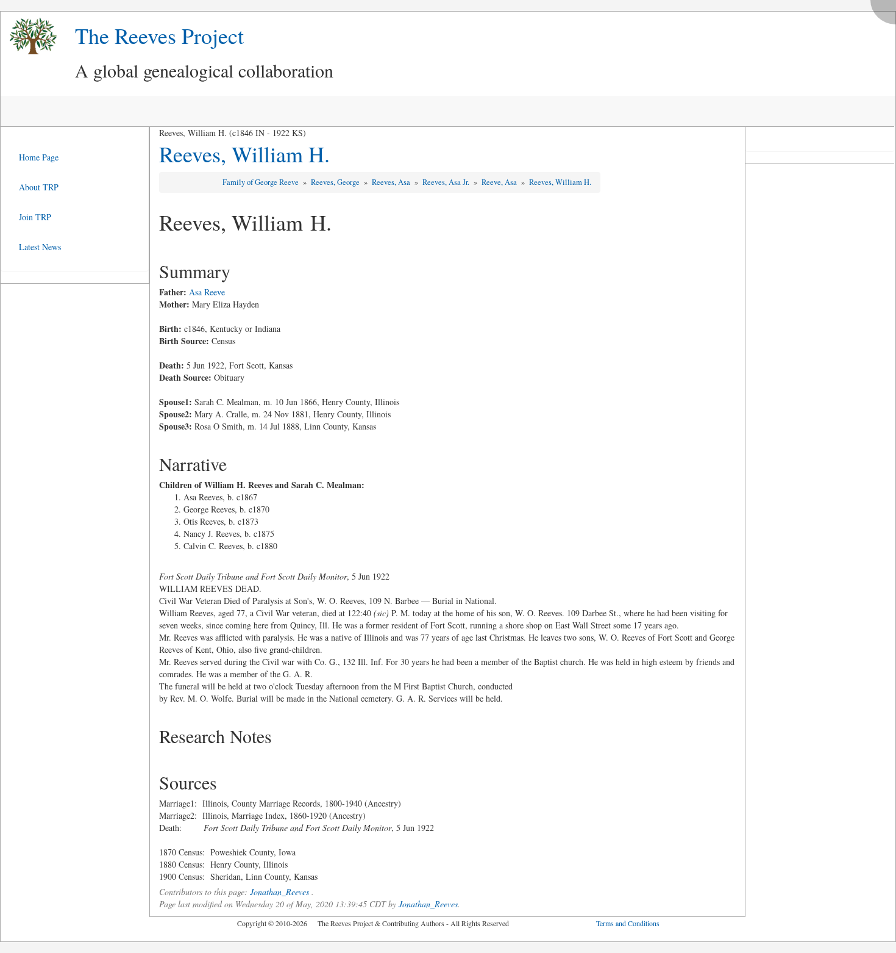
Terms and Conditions (628, 923)
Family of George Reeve (261, 182)
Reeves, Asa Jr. (446, 182)
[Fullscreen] (886, 9)
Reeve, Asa (500, 182)
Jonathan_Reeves (279, 891)
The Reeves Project (159, 35)
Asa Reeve (207, 292)
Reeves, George (336, 182)
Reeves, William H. (244, 153)
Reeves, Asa (392, 182)
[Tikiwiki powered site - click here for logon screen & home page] (29, 36)
